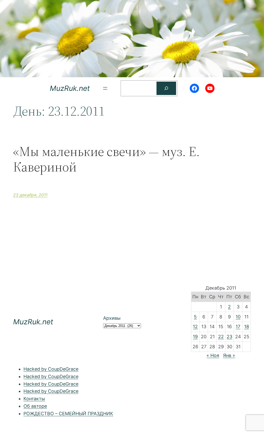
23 (229, 336)
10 (238, 316)
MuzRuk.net (70, 88)
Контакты (34, 398)
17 (238, 326)
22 (221, 336)
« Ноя (213, 355)
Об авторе (35, 406)
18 (246, 326)
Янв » (229, 355)
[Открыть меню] (105, 88)
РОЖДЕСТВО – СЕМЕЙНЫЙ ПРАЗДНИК (68, 413)
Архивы (112, 318)
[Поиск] (166, 88)
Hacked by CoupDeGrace (50, 369)
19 (195, 336)
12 (195, 326)
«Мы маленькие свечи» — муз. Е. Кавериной (106, 159)
